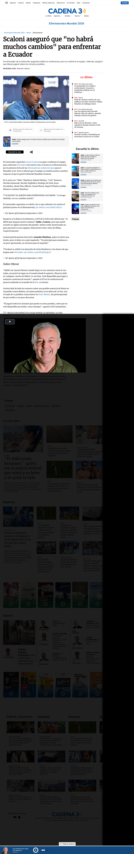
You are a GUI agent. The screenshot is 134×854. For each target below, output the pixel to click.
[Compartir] (31, 152)
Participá (125, 3)
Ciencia (80, 97)
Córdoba (67, 16)
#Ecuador (18, 252)
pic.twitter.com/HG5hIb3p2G (37, 252)
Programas (36, 3)
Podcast (75, 219)
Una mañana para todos (85, 84)
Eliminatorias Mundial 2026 (67, 23)
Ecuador (22, 165)
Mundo (86, 16)
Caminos (21, 3)
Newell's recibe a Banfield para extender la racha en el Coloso (87, 135)
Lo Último (48, 16)
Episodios (15, 144)
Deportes (13, 3)
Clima (78, 3)
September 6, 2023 (34, 213)
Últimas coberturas (48, 3)
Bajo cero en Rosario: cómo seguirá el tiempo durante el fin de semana (87, 125)
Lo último (87, 77)
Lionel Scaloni (32, 162)
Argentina (57, 16)
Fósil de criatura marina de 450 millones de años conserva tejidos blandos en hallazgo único (88, 102)
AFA (36, 282)
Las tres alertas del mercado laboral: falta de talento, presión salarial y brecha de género (87, 113)
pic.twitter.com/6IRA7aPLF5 (49, 207)
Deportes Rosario (83, 132)
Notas (28, 33)
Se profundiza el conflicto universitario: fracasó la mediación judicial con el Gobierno (85, 89)
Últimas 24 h (61, 3)
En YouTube (71, 3)
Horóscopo (86, 3)
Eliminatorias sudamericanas (41, 168)
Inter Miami (44, 294)
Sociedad (81, 121)
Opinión (28, 3)
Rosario (77, 16)
